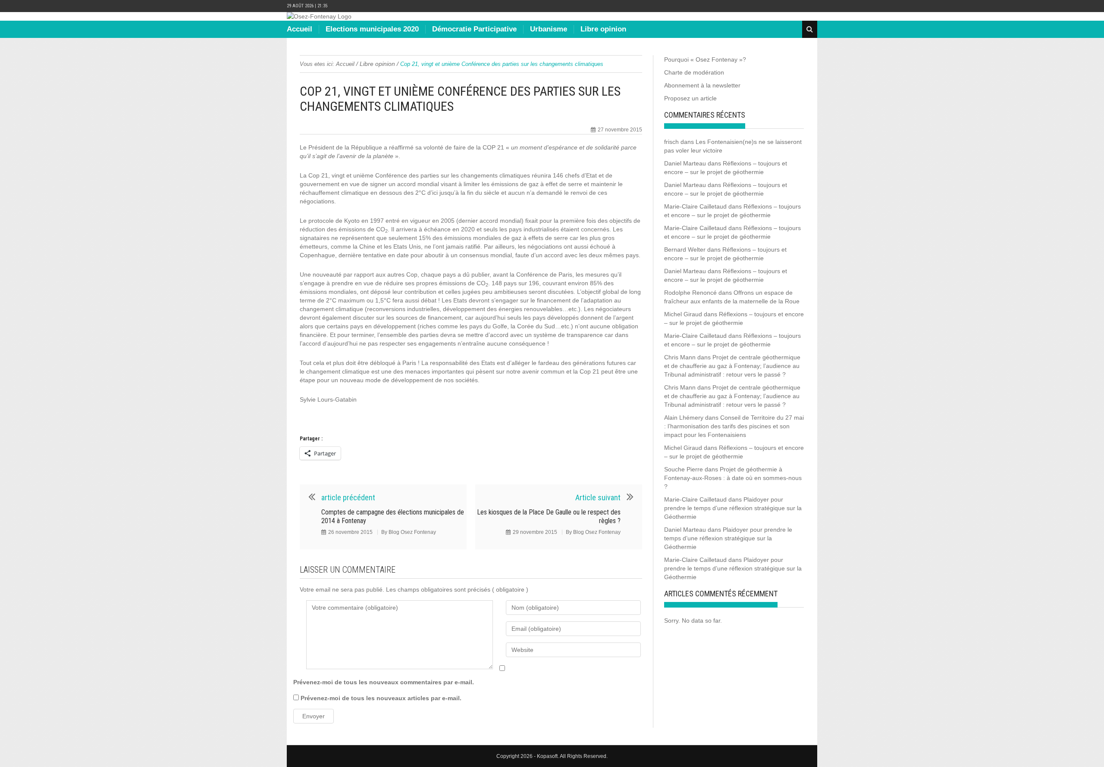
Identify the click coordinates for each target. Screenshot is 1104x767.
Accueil (299, 29)
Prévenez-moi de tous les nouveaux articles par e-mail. (381, 698)
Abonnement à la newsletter (702, 85)
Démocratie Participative (474, 29)
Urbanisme (548, 29)
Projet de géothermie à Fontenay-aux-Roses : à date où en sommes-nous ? (733, 478)
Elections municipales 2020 (372, 29)
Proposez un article (690, 98)
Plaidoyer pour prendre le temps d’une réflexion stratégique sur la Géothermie (733, 508)
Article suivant (598, 497)
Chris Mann (680, 357)
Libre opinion (603, 29)
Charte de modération (694, 72)
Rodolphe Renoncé (690, 292)
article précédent (348, 497)
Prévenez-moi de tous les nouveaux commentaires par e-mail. (383, 682)
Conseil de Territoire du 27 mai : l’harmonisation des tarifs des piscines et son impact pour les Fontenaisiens (734, 426)
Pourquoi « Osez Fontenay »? (705, 59)
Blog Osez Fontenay (412, 532)
